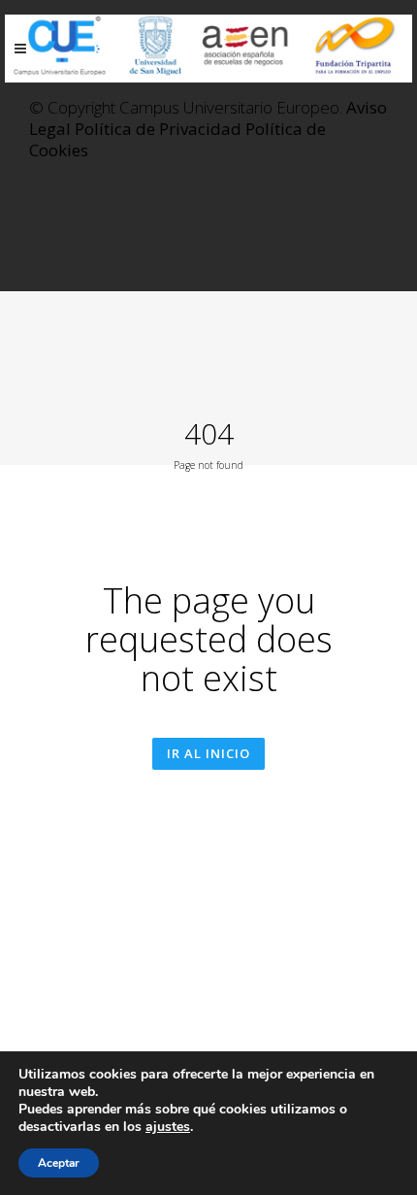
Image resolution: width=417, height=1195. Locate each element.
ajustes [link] (167, 1126)
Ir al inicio (208, 753)
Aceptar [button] (59, 1163)
